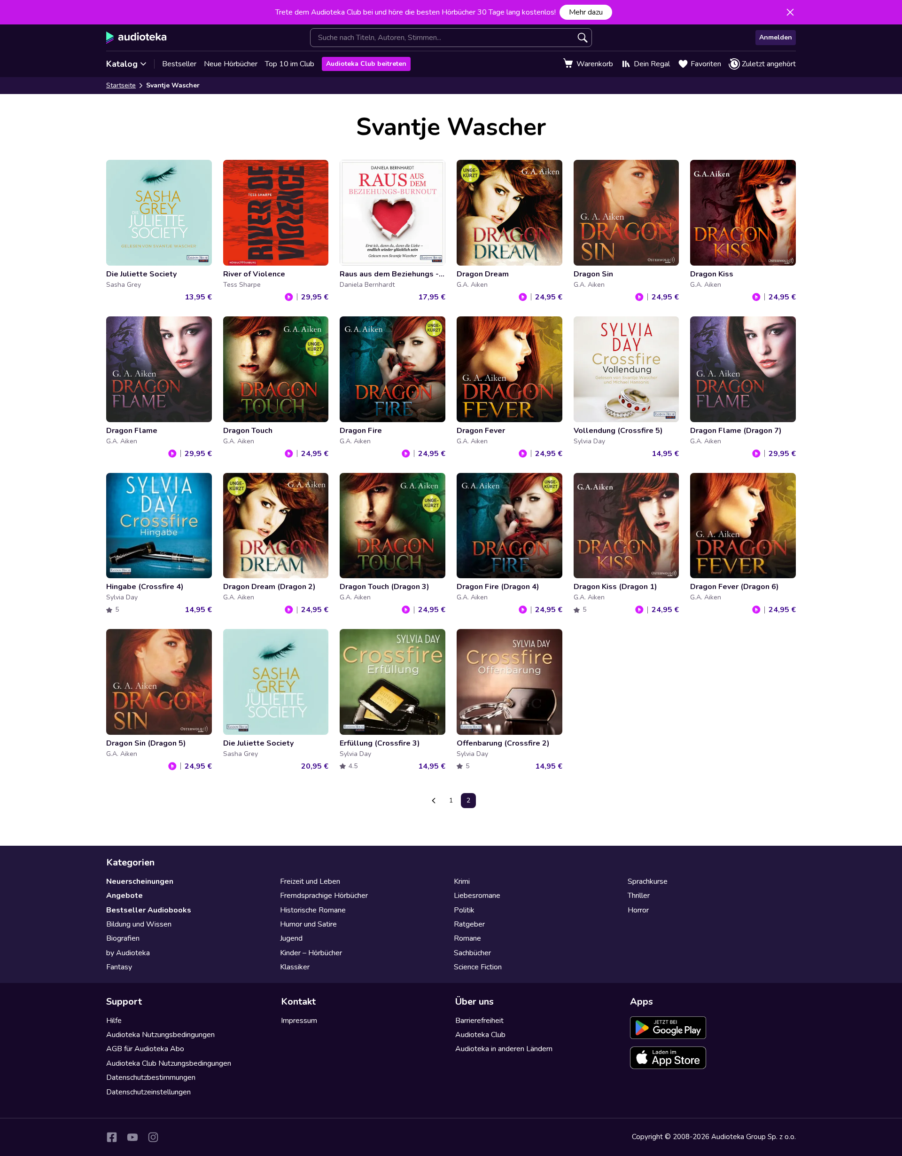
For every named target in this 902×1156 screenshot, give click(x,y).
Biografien (123, 938)
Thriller (639, 895)
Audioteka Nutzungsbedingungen (160, 1035)
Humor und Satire (308, 924)
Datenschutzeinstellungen (148, 1092)
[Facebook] (111, 1137)
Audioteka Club (480, 1035)
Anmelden (775, 37)
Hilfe (114, 1020)
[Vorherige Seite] (433, 800)
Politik (464, 910)
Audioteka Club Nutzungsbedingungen (168, 1063)
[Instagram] (153, 1137)
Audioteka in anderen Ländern (503, 1049)
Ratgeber (469, 924)
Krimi (462, 881)
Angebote (124, 895)
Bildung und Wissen (138, 924)
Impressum (299, 1020)
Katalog (122, 64)
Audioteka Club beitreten (366, 63)
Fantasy (119, 967)
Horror (638, 910)
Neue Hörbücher (230, 64)
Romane (467, 938)
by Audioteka (128, 953)
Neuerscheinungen (139, 881)
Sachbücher (472, 953)
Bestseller (179, 64)
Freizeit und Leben (310, 881)
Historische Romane (313, 910)
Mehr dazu (586, 12)
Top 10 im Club (289, 64)
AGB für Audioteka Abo (145, 1049)
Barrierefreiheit (479, 1020)
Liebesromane (477, 895)
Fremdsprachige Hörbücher (324, 895)
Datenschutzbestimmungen (150, 1077)
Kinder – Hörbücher (311, 953)
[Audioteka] (136, 37)
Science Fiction (478, 967)
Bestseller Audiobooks (148, 910)
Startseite (121, 85)
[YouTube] (132, 1137)
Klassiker (295, 967)
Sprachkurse (648, 881)
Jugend (291, 938)
